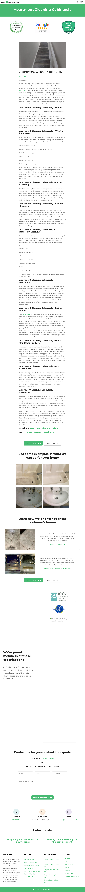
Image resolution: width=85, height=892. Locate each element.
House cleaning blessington (40, 432)
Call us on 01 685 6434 (33, 443)
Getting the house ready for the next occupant (62, 840)
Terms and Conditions (72, 876)
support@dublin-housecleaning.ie (68, 820)
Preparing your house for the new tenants (23, 840)
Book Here (22, 76)
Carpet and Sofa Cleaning (32, 865)
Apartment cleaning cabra (44, 428)
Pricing (67, 867)
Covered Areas (69, 864)
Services (67, 858)
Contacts (67, 870)
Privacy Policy (69, 873)
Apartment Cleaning (30, 862)
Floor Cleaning (28, 868)
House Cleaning (29, 859)
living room (26, 314)
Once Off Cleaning (29, 874)
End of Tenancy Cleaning (32, 871)
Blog (66, 861)
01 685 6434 (48, 758)
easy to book (23, 90)
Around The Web (29, 877)
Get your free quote (52, 443)
